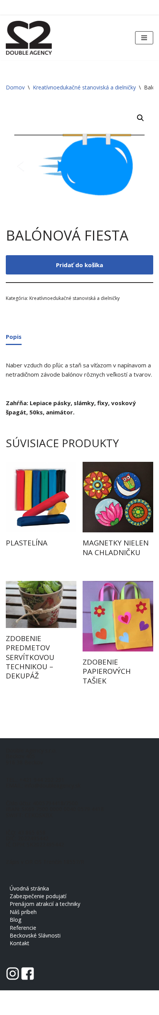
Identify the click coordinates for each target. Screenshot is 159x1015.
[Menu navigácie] (144, 37)
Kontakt (19, 943)
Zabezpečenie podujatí (38, 896)
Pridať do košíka (79, 265)
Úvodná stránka (29, 888)
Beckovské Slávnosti (35, 935)
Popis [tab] (14, 336)
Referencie (23, 927)
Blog (15, 919)
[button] (140, 118)
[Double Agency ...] (29, 38)
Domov (15, 87)
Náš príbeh (23, 912)
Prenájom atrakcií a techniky (45, 903)
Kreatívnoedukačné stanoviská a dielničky (84, 87)
